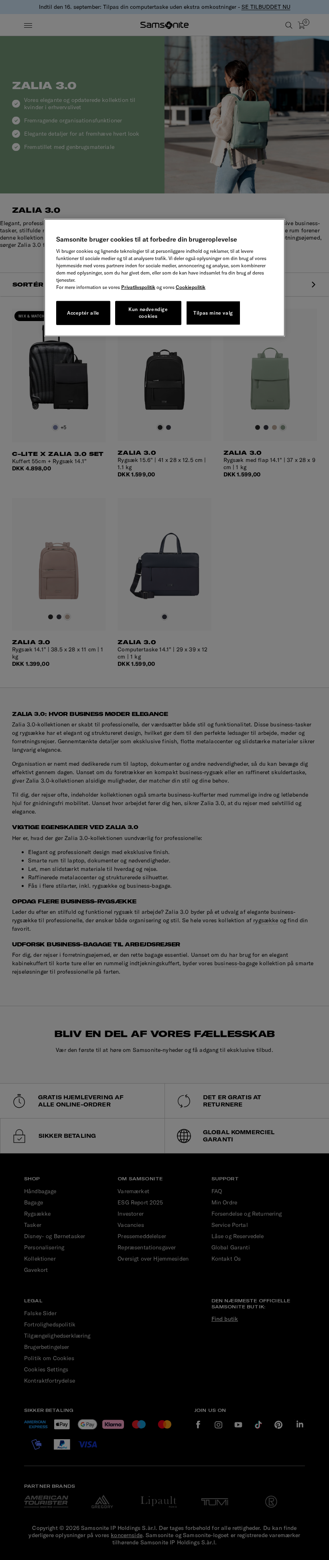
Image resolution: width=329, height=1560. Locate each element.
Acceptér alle (83, 313)
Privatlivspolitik (138, 287)
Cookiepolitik (190, 287)
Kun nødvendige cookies (148, 312)
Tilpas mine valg (213, 313)
